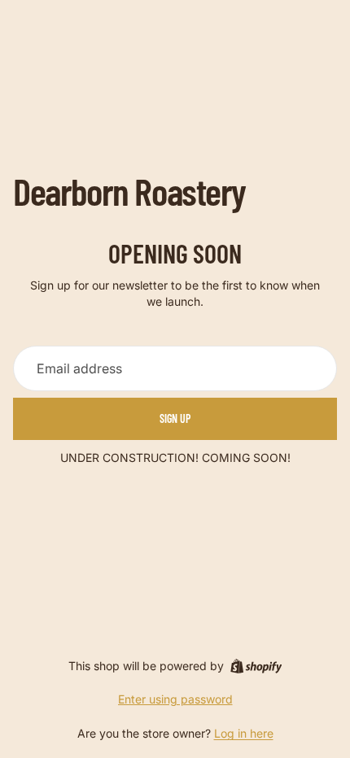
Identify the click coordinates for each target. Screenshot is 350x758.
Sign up (175, 418)
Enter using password (175, 699)
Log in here (243, 733)
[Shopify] (256, 666)
